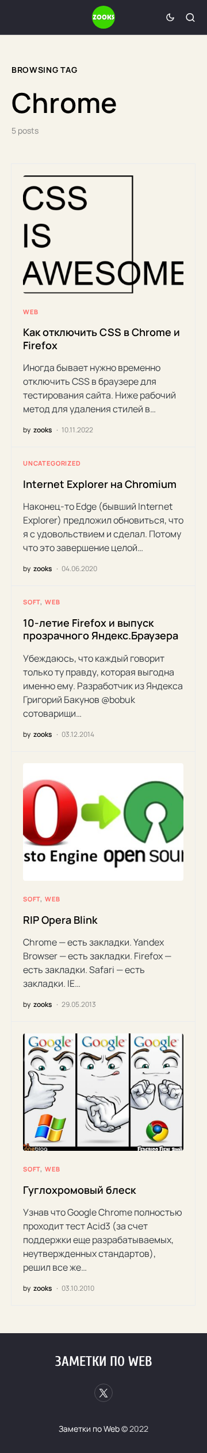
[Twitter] (103, 1392)
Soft (31, 601)
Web (30, 311)
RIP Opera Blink (60, 920)
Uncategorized (52, 463)
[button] (170, 17)
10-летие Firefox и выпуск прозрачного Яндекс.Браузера (100, 629)
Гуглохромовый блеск (79, 1190)
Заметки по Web (103, 1361)
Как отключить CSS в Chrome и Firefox (101, 338)
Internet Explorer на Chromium (100, 484)
